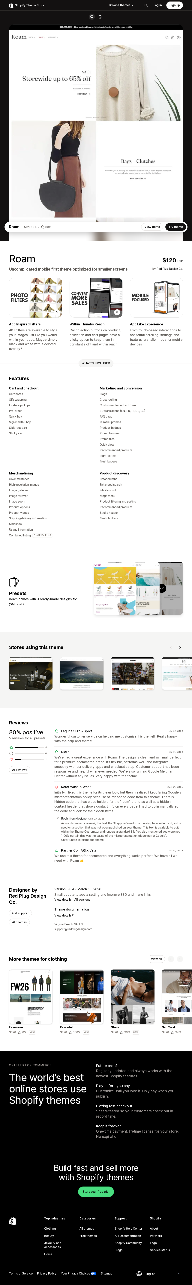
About (154, 1228)
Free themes (88, 1236)
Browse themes (119, 5)
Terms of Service (21, 1273)
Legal (154, 1243)
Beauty (49, 1236)
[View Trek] (138, 588)
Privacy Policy (46, 1273)
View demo (152, 227)
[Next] (180, 647)
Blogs (118, 1250)
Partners (156, 1236)
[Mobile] (100, 17)
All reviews (19, 770)
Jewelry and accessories (52, 1245)
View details (62, 899)
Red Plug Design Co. (170, 269)
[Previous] (171, 647)
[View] (30, 674)
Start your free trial (96, 1191)
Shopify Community (128, 1243)
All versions (82, 899)
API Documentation (128, 1236)
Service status (160, 1250)
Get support (20, 913)
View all (156, 959)
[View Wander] (115, 588)
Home (48, 1254)
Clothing (50, 1228)
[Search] (146, 5)
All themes (19, 922)
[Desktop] (92, 17)
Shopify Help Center (128, 1228)
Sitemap (106, 1273)
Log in (158, 5)
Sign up (175, 5)
